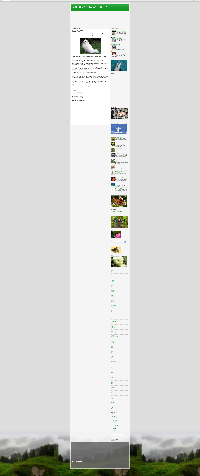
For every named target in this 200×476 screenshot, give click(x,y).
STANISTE (112, 384)
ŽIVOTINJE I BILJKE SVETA (89, 7)
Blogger (105, 466)
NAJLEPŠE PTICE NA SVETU (119, 137)
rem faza (112, 366)
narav (112, 338)
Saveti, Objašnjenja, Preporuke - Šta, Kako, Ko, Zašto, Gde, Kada (118, 30)
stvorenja (112, 387)
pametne (112, 348)
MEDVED (112, 323)
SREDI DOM (114, 37)
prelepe (112, 356)
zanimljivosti (113, 402)
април (114, 419)
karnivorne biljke (113, 305)
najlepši (112, 337)
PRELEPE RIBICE (118, 153)
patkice (112, 353)
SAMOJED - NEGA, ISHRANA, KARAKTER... (120, 172)
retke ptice (112, 368)
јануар (114, 428)
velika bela (112, 396)
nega (111, 340)
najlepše (112, 333)
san (111, 376)
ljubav (112, 312)
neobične (112, 341)
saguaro (112, 373)
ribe (111, 371)
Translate (79, 462)
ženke (112, 404)
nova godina (112, 342)
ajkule (112, 271)
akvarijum (112, 272)
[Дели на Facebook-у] (80, 92)
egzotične (112, 290)
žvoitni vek (112, 409)
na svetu (112, 331)
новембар (114, 417)
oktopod (112, 346)
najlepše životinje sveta (114, 336)
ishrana (112, 297)
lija (111, 310)
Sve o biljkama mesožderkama (119, 177)
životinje (112, 407)
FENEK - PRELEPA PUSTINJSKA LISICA (120, 165)
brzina (112, 279)
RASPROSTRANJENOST (115, 363)
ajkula (112, 270)
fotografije (112, 291)
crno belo (76, 93)
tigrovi (112, 393)
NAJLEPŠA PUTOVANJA (116, 44)
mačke (112, 320)
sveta (111, 388)
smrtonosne (112, 381)
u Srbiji (112, 394)
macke (112, 318)
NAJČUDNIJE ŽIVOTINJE (119, 188)
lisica (111, 311)
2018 (113, 415)
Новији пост (74, 126)
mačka (112, 317)
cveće (112, 285)
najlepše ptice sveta (113, 335)
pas (111, 352)
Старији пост (106, 126)
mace (111, 316)
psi (83, 93)
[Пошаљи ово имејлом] (77, 92)
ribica (112, 372)
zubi (111, 408)
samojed (112, 374)
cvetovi (112, 287)
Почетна (90, 126)
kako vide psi (80, 93)
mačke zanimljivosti (114, 321)
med (111, 322)
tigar (111, 392)
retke (111, 367)
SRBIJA (112, 383)
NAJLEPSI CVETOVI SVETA (119, 142)
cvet (111, 286)
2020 (113, 413)
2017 (113, 416)
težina (112, 391)
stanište (112, 386)
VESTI (113, 51)
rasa (111, 362)
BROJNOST (112, 277)
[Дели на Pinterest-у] (81, 92)
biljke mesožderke (113, 276)
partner (112, 351)
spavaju (112, 382)
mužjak (112, 330)
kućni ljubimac (113, 307)
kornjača (112, 306)
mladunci (112, 325)
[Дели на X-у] (79, 92)
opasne (112, 347)
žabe (111, 401)
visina (112, 399)
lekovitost (112, 308)
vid (84, 93)
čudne (112, 284)
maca (111, 315)
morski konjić (113, 327)
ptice (111, 358)
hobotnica (112, 295)
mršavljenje (112, 328)
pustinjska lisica (113, 361)
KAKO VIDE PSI (115, 425)
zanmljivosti (113, 403)
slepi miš (112, 379)
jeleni (112, 300)
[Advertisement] (100, 19)
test (111, 389)
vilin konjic (112, 398)
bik (111, 274)
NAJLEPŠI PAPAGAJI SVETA (119, 148)
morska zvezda (113, 326)
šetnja (112, 377)
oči (82, 93)
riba (111, 369)
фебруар (114, 427)
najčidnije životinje (114, 332)
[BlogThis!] (78, 92)
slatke (112, 378)
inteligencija (113, 296)
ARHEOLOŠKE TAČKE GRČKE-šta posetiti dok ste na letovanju (121, 46)
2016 (113, 430)
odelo (112, 345)
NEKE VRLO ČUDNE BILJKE (119, 159)
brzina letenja (113, 280)
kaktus (112, 302)
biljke (112, 275)
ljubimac (112, 313)
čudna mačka (113, 282)
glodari (112, 292)
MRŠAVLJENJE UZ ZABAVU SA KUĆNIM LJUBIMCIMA (119, 423)
